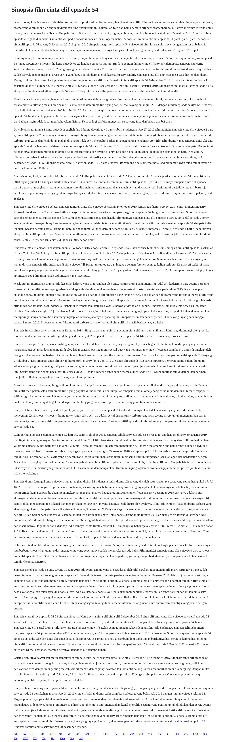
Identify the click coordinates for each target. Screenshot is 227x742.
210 (141, 734)
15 (159, 734)
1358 (195, 734)
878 (15, 734)
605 (51, 734)
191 (53, 738)
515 (69, 734)
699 (72, 738)
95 (123, 734)
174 (115, 734)
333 (35, 738)
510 (42, 734)
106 (205, 734)
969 (177, 734)
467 (81, 738)
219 (96, 734)
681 (87, 734)
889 (78, 734)
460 (15, 738)
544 (24, 734)
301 (168, 734)
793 (33, 734)
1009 (62, 738)
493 (132, 734)
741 (60, 734)
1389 (105, 734)
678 (44, 738)
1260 (150, 734)
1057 (25, 738)
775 (186, 734)
